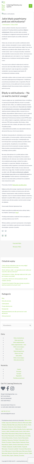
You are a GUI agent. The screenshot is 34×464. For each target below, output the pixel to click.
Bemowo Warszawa (23, 422)
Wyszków (15, 453)
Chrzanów (4, 427)
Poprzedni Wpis (17, 243)
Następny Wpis (17, 246)
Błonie (25, 424)
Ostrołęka (28, 435)
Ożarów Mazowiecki (23, 438)
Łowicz (20, 431)
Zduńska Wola (6, 455)
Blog (3, 298)
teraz (17, 212)
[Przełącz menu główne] (30, 6)
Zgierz (11, 455)
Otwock (15, 438)
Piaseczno (10, 440)
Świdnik (19, 446)
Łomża (16, 431)
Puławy (14, 442)
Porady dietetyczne (7, 306)
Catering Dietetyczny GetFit (14, 6)
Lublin (7, 431)
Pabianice (4, 440)
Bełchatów (15, 422)
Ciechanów (10, 427)
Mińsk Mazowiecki (10, 433)
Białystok (20, 424)
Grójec (10, 429)
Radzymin (23, 442)
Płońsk (3, 442)
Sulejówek (9, 446)
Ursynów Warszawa (16, 451)
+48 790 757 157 (5, 411)
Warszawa (25, 451)
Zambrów (21, 453)
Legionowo (29, 429)
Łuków (28, 431)
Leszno (3, 431)
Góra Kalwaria (17, 427)
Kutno (24, 429)
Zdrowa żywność (6, 316)
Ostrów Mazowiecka (7, 438)
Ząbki (30, 453)
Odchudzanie (6, 24)
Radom (18, 442)
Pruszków (8, 442)
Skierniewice (20, 444)
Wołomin (10, 453)
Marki (3, 433)
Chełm (29, 424)
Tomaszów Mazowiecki (25, 449)
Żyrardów (21, 455)
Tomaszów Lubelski (13, 449)
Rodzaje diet (5, 309)
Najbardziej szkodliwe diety (19, 185)
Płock (26, 440)
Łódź (24, 431)
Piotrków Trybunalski (19, 440)
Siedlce (10, 444)
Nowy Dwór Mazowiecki (8, 435)
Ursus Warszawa (6, 451)
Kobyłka (19, 429)
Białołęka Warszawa (12, 424)
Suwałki (15, 446)
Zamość (26, 453)
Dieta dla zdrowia (6, 301)
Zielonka (16, 455)
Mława (17, 433)
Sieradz (15, 444)
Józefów (14, 429)
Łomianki (12, 431)
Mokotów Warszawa (24, 433)
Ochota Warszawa (20, 435)
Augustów (8, 422)
